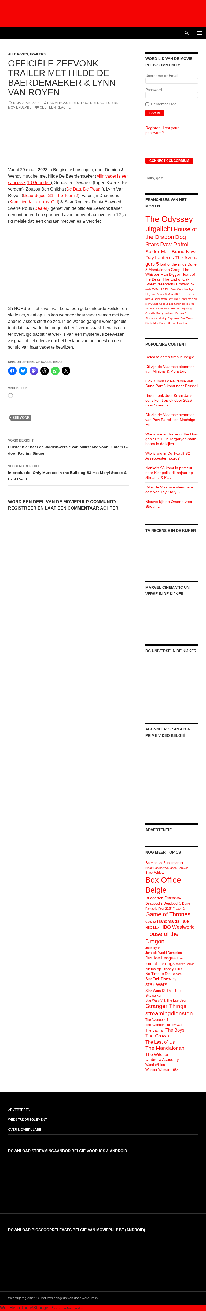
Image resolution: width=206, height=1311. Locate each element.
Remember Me (163, 104)
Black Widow (154, 873)
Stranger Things (165, 1006)
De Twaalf (92, 189)
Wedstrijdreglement (27, 1120)
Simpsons (151, 318)
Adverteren (19, 1110)
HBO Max (152, 927)
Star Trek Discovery (160, 979)
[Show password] (194, 95)
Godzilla (150, 313)
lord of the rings (173, 264)
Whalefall (151, 308)
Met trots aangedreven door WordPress (69, 1298)
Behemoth (160, 298)
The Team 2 (67, 195)
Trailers (38, 54)
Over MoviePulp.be (24, 1129)
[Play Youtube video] (68, 265)
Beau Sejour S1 (38, 195)
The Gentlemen (183, 298)
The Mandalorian (165, 1048)
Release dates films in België (169, 357)
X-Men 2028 (172, 294)
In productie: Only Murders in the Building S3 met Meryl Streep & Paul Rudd (67, 472)
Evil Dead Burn (180, 323)
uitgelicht (158, 229)
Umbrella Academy (162, 1060)
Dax (170, 298)
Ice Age (189, 289)
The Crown (157, 1036)
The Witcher (156, 1054)
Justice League (160, 958)
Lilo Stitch (175, 303)
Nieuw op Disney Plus (163, 969)
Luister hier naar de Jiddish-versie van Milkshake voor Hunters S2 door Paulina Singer (68, 447)
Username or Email (161, 75)
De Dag (73, 189)
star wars (156, 984)
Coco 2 (163, 303)
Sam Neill (163, 308)
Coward (182, 284)
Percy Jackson (165, 313)
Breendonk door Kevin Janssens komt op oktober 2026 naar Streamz (169, 400)
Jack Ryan (153, 948)
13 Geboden (39, 182)
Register (152, 128)
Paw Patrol (174, 244)
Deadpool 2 (154, 903)
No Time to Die (158, 974)
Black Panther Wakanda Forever (166, 867)
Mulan (190, 964)
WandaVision (155, 1065)
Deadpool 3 (172, 903)
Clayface (150, 294)
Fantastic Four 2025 (158, 908)
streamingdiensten (169, 1013)
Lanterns (164, 257)
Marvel (181, 964)
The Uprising (184, 308)
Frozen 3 (180, 313)
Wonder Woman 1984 (162, 1070)
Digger (174, 274)
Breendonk (166, 284)
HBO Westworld (177, 927)
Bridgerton (154, 898)
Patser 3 (164, 323)
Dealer (40, 208)
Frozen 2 (179, 908)
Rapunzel (173, 318)
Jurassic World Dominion (163, 952)
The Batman (154, 1030)
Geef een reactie (55, 107)
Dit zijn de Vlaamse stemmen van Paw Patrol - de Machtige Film (170, 420)
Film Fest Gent (174, 289)
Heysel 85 (188, 303)
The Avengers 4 (156, 1020)
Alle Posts (18, 54)
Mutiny (163, 318)
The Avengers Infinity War (163, 1025)
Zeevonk (21, 418)
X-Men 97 (158, 289)
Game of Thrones (167, 914)
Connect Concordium (169, 161)
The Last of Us (160, 1042)
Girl (54, 202)
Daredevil (173, 898)
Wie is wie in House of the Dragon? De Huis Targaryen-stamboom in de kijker (171, 439)
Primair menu (199, 33)
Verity (160, 294)
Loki (180, 958)
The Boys (175, 1030)
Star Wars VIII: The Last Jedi (165, 1000)
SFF (172, 308)
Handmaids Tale (173, 921)
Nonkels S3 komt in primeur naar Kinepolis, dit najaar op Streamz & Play (169, 473)
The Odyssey (169, 219)
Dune (186, 903)
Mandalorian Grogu (165, 269)
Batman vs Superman (162, 863)
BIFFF (184, 863)
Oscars (177, 974)
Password (153, 90)
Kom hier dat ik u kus (29, 202)
